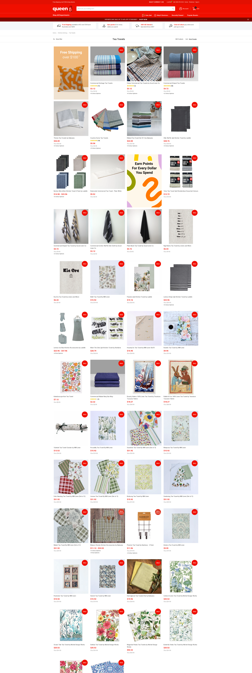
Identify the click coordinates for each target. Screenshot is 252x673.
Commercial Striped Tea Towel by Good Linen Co (70, 246)
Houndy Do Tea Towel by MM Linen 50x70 (141, 348)
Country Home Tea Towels (99, 138)
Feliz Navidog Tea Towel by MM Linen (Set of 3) (69, 496)
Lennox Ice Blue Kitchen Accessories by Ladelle (70, 348)
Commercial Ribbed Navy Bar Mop (101, 396)
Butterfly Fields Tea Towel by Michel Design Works (180, 645)
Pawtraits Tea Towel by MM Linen (65, 596)
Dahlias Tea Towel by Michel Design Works (104, 645)
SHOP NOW (143, 19)
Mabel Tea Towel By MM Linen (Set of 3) (67, 545)
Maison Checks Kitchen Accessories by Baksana (106, 545)
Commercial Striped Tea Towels (174, 83)
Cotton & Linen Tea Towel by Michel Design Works (180, 596)
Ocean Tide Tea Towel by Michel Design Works (69, 645)
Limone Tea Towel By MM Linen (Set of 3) (104, 496)
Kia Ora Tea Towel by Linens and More (66, 297)
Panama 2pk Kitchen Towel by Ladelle (139, 297)
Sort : (187, 39)
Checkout (191, 2)
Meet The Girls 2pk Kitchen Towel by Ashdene (105, 348)
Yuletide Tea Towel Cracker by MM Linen (67, 448)
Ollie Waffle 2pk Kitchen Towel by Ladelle (177, 138)
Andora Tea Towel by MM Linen (174, 545)
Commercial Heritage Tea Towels (101, 83)
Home (186, 2)
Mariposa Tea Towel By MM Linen (175, 448)
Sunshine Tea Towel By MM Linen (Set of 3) (141, 448)
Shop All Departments (61, 15)
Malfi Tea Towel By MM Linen (100, 297)
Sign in (197, 2)
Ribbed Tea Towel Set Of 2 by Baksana (140, 138)
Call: (178, 2)
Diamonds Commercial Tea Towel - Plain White (105, 191)
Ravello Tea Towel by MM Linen (174, 348)
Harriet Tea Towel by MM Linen (100, 596)
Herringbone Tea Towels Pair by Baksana (140, 596)
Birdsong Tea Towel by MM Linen (138, 496)
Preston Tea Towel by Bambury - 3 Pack (140, 545)
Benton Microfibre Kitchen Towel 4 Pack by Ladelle (70, 191)
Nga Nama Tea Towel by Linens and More (177, 246)
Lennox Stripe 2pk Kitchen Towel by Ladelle (178, 297)
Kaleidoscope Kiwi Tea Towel (63, 396)
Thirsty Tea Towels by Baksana (64, 138)
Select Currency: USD (156, 2)
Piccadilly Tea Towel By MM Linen (101, 448)
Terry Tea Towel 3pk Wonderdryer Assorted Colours (181, 191)
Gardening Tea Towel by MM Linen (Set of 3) (178, 496)
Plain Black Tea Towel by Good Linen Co (140, 246)
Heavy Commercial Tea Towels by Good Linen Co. (143, 83)
